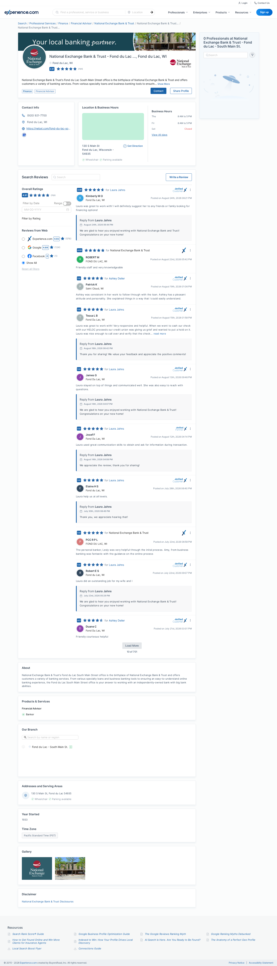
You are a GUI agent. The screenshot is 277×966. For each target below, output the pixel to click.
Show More (164, 83)
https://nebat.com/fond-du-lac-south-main (48, 128)
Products (221, 12)
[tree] (107, 746)
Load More (132, 645)
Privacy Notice (236, 962)
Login (244, 3)
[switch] (67, 204)
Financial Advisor (81, 23)
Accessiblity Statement (261, 962)
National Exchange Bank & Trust (114, 23)
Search (22, 23)
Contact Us (263, 3)
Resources (241, 12)
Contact (158, 90)
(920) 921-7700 (37, 115)
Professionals (176, 12)
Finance (63, 23)
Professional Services (42, 23)
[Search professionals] (152, 12)
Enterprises (200, 12)
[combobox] (91, 12)
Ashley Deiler (117, 278)
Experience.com (28, 962)
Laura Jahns (117, 190)
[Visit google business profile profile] (24, 135)
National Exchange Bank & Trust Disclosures (47, 901)
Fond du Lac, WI (37, 122)
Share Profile (181, 90)
